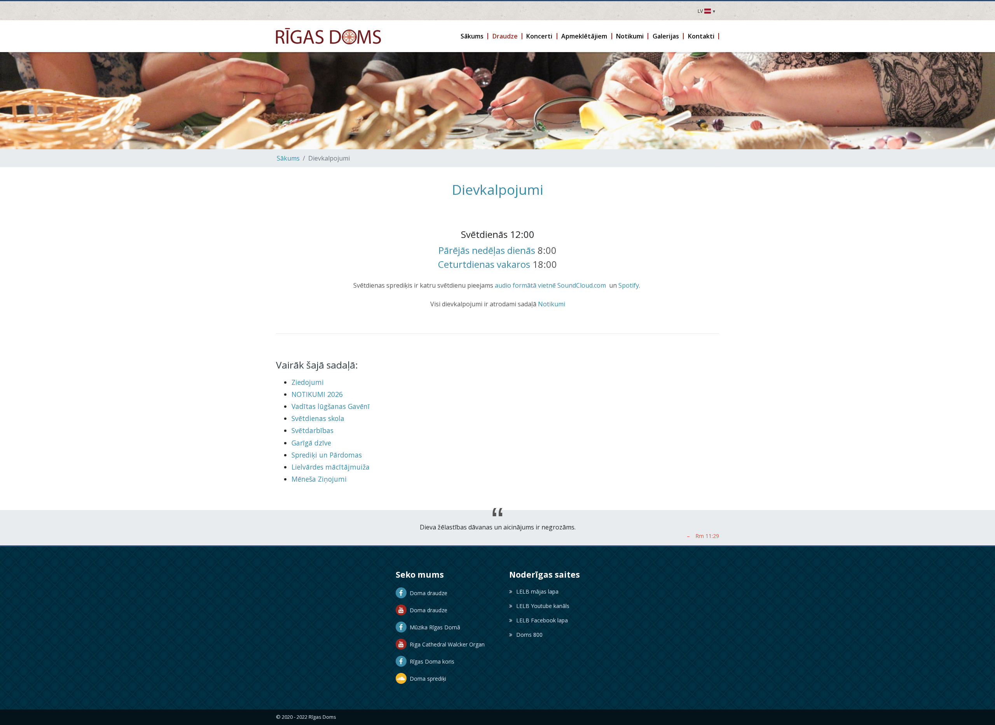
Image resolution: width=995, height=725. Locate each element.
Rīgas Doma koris (430, 661)
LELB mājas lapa (537, 591)
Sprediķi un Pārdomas (327, 454)
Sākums (288, 158)
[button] (473, 36)
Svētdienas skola (318, 418)
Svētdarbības (312, 430)
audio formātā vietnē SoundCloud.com (550, 285)
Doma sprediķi (426, 678)
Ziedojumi (308, 382)
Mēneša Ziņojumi (319, 479)
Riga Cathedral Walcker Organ (446, 644)
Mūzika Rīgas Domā (433, 627)
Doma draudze (427, 593)
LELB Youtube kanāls (542, 606)
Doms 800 (529, 634)
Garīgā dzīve (311, 442)
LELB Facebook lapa (542, 620)
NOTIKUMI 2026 (317, 394)
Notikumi (551, 304)
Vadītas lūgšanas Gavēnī (331, 406)
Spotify (628, 285)
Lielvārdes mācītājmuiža (331, 467)
